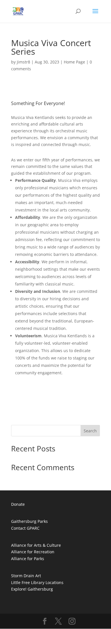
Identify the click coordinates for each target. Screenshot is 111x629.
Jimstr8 (23, 62)
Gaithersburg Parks (29, 521)
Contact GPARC (25, 528)
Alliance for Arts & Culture (36, 545)
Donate (18, 504)
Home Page (74, 62)
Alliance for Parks (27, 558)
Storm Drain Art (26, 575)
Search (90, 430)
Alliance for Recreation (32, 551)
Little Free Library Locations (37, 582)
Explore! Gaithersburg (32, 589)
